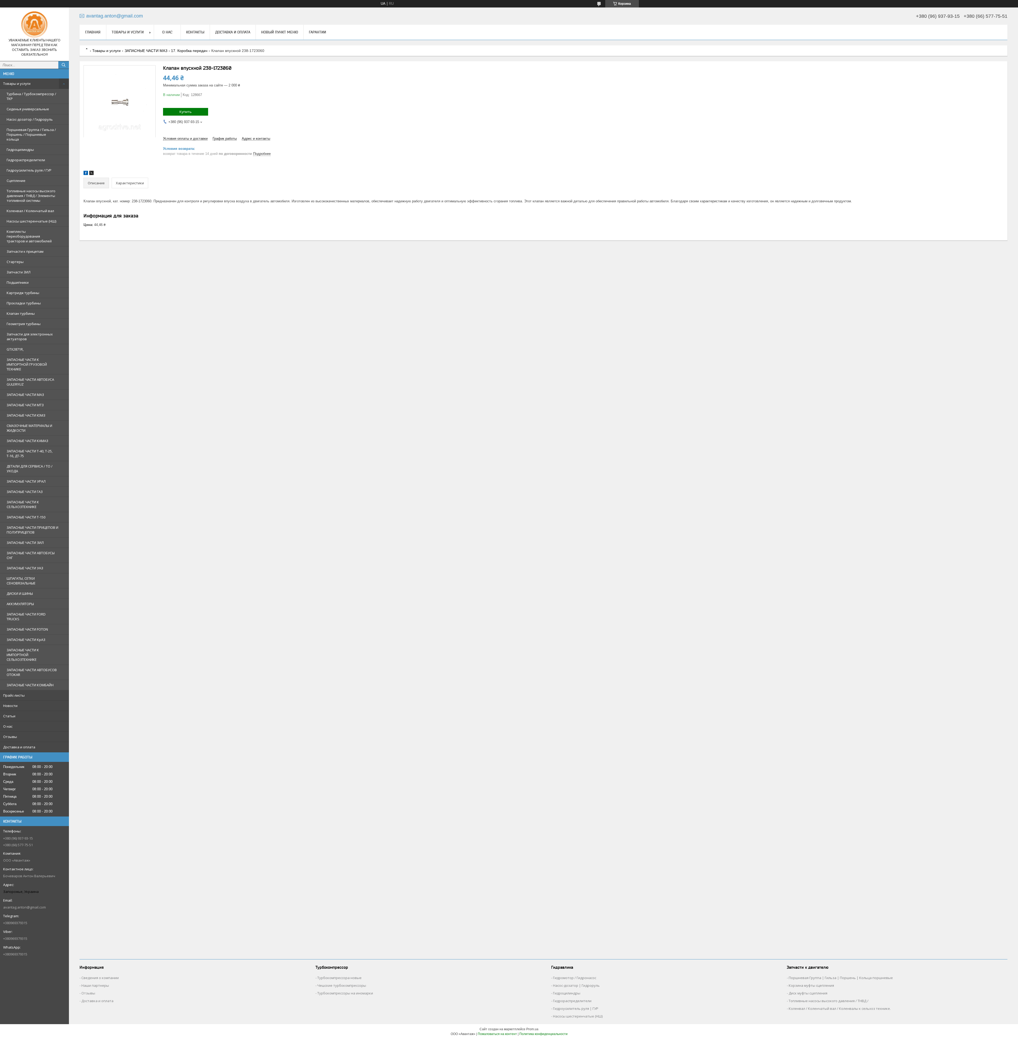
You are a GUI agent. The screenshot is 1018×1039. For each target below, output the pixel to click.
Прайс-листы (14, 695)
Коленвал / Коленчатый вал (30, 210)
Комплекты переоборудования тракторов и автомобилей (29, 236)
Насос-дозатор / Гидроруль (30, 119)
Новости (10, 705)
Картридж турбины (23, 292)
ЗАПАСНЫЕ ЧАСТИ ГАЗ (25, 491)
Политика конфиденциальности (543, 1034)
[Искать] (63, 65)
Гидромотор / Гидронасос (574, 977)
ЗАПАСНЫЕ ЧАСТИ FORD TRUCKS (26, 616)
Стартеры (15, 261)
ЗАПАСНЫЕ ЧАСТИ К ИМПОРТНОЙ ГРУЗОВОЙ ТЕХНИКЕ (27, 364)
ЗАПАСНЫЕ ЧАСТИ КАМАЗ (27, 440)
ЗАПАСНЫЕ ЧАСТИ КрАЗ (26, 639)
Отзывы (10, 736)
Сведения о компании (100, 977)
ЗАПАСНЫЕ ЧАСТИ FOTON (27, 629)
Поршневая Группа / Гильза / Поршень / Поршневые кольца (31, 134)
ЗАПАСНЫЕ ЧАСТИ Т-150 (26, 517)
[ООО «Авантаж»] (34, 24)
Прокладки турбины (24, 303)
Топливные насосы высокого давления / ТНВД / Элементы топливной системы (31, 196)
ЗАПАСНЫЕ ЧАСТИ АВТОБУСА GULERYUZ (30, 382)
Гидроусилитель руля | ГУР (575, 1008)
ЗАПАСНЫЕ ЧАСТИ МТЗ (25, 405)
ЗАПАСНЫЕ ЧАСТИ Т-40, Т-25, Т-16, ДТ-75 (29, 453)
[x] (91, 174)
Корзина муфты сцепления (811, 985)
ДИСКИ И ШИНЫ (20, 593)
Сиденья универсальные (28, 109)
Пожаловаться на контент (497, 1034)
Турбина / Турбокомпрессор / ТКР (31, 96)
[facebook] (86, 174)
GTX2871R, (15, 349)
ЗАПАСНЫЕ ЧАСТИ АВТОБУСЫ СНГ (31, 555)
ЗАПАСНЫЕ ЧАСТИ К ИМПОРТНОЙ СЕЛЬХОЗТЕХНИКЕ (23, 655)
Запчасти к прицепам (25, 251)
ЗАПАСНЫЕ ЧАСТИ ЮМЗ (26, 415)
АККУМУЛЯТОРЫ (20, 603)
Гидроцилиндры (20, 149)
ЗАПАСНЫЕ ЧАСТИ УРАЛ (26, 481)
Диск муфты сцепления (808, 993)
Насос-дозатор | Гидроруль (576, 985)
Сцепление (16, 180)
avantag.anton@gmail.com (24, 907)
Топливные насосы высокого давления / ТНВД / (828, 1000)
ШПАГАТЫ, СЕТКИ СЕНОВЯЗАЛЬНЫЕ (21, 581)
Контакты (195, 32)
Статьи (9, 716)
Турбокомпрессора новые (339, 977)
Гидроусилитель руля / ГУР (29, 170)
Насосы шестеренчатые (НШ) (31, 221)
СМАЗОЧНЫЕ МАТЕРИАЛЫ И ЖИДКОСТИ (29, 428)
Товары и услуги (16, 83)
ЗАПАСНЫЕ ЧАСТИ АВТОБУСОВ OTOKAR (32, 672)
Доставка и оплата (19, 747)
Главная (92, 32)
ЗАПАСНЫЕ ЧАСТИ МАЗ (25, 394)
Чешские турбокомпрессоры (341, 985)
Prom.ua (532, 1029)
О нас (7, 726)
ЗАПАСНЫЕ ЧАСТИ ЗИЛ (25, 542)
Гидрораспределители (26, 160)
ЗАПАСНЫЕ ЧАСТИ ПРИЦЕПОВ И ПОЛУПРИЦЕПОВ (32, 530)
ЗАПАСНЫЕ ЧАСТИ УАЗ (25, 568)
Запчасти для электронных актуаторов (30, 336)
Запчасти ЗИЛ (18, 272)
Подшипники (18, 282)
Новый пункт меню (279, 32)
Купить (185, 111)
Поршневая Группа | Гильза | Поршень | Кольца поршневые (841, 977)
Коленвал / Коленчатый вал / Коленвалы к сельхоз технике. (840, 1008)
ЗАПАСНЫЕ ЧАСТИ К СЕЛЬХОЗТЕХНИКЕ (23, 504)
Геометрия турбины (24, 323)
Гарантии (317, 32)
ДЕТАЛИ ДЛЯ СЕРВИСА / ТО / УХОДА (29, 468)
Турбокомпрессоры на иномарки (345, 993)
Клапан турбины (21, 313)
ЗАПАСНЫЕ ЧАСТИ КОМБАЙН (30, 685)
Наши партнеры (95, 985)
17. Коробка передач (189, 51)
